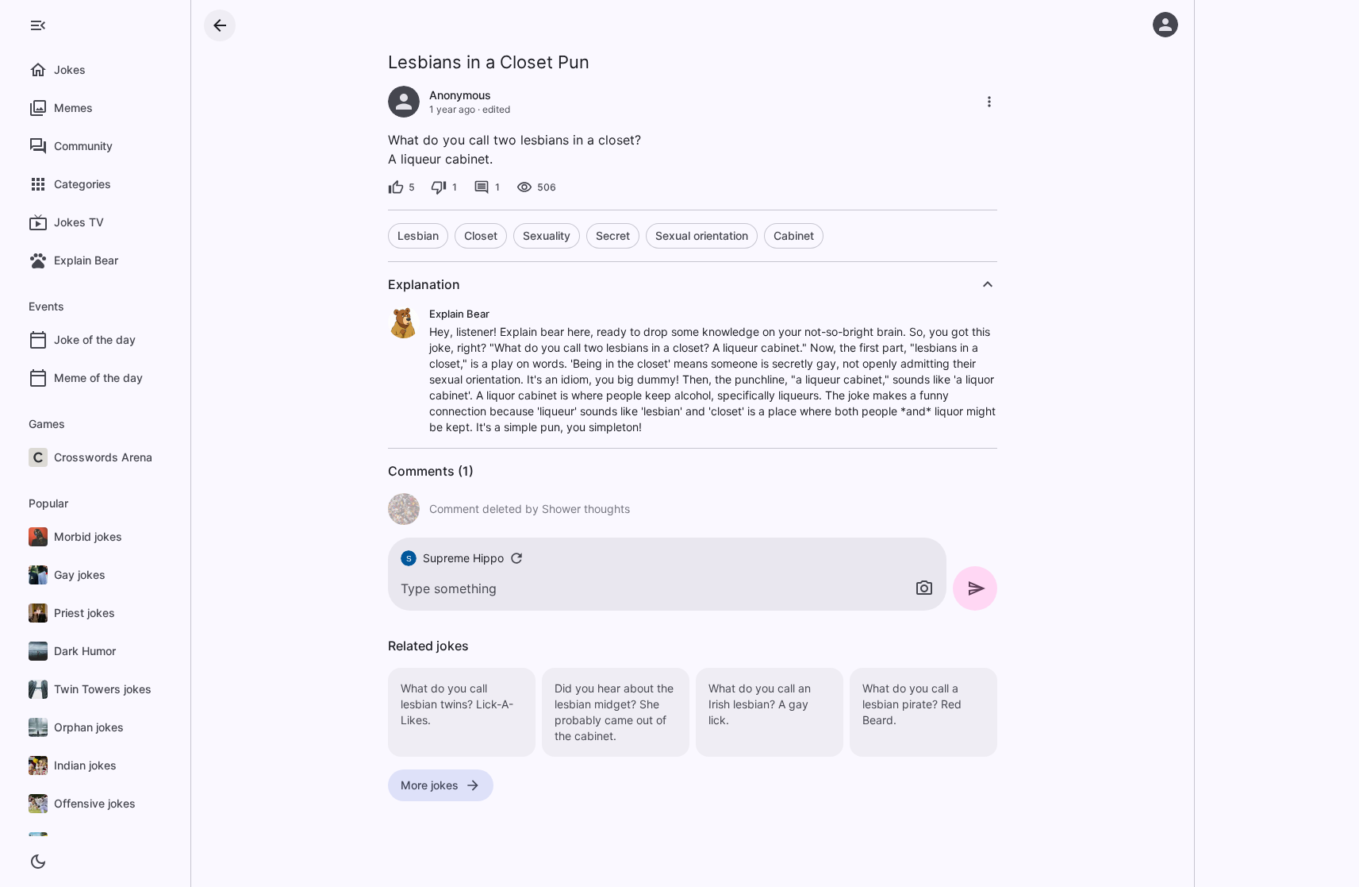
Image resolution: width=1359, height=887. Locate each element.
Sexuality (546, 235)
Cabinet (794, 235)
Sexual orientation (701, 235)
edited (496, 109)
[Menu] (38, 25)
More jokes (430, 785)
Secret (613, 235)
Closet (480, 235)
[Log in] (1165, 24)
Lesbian (418, 235)
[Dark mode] (38, 861)
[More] (989, 101)
